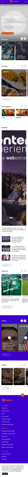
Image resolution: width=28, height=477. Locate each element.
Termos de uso (5, 421)
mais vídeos (5, 354)
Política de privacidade (7, 424)
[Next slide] (25, 38)
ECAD (3, 413)
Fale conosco (5, 416)
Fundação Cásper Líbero (8, 431)
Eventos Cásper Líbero (7, 444)
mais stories (6, 388)
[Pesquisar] (26, 2)
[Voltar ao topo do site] (22, 395)
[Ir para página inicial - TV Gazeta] (14, 400)
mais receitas (6, 99)
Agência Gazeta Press (7, 447)
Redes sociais (5, 411)
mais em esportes (7, 307)
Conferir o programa (7, 33)
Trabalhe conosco (6, 419)
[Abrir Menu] (2, 2)
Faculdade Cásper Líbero (8, 433)
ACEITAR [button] (5, 473)
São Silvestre (5, 441)
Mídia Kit (4, 456)
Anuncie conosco (6, 453)
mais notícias (6, 265)
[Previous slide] (22, 38)
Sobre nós (4, 408)
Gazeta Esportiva (6, 439)
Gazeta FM (4, 436)
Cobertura (4, 459)
